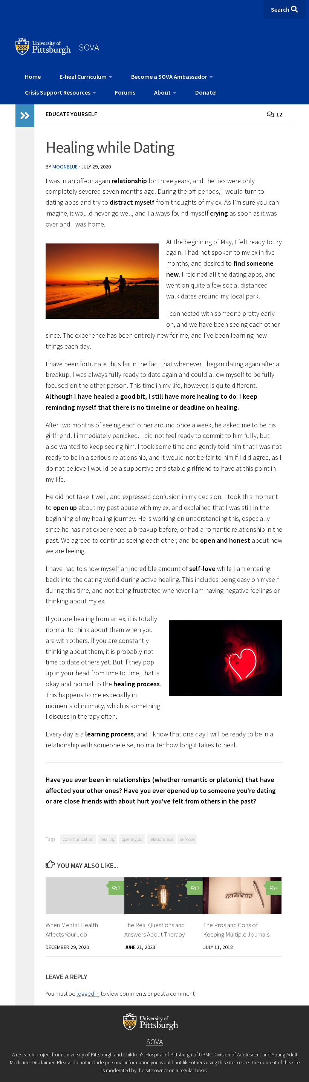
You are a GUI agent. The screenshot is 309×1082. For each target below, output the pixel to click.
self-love (187, 839)
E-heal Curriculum (83, 76)
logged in (87, 993)
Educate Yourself (71, 114)
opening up (132, 839)
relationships (161, 839)
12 (279, 114)
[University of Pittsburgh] (43, 53)
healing (108, 839)
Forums (125, 92)
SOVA (89, 47)
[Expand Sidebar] (24, 115)
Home (33, 76)
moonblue (65, 166)
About (162, 92)
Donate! (206, 92)
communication (78, 839)
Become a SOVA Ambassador (169, 76)
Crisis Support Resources (57, 92)
